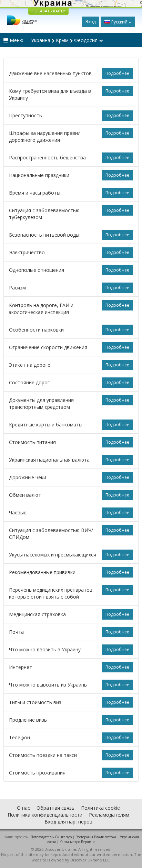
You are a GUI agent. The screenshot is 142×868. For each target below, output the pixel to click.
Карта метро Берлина (77, 841)
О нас (23, 808)
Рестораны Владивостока (95, 837)
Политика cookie (100, 808)
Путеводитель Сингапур (51, 837)
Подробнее (117, 73)
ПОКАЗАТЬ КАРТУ (48, 10)
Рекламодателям (109, 814)
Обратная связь (55, 808)
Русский (119, 22)
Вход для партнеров (68, 821)
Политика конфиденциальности (45, 814)
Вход (90, 21)
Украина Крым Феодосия (65, 40)
